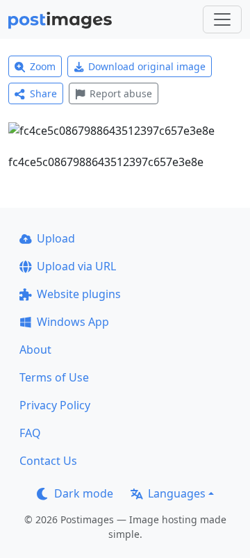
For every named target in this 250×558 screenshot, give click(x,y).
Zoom (43, 66)
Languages (177, 493)
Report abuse (121, 93)
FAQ (30, 433)
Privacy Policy (54, 405)
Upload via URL (76, 266)
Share (43, 93)
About (35, 349)
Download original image (147, 66)
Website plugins (79, 294)
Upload (56, 238)
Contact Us (48, 460)
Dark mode (83, 493)
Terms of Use (54, 377)
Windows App (73, 321)
